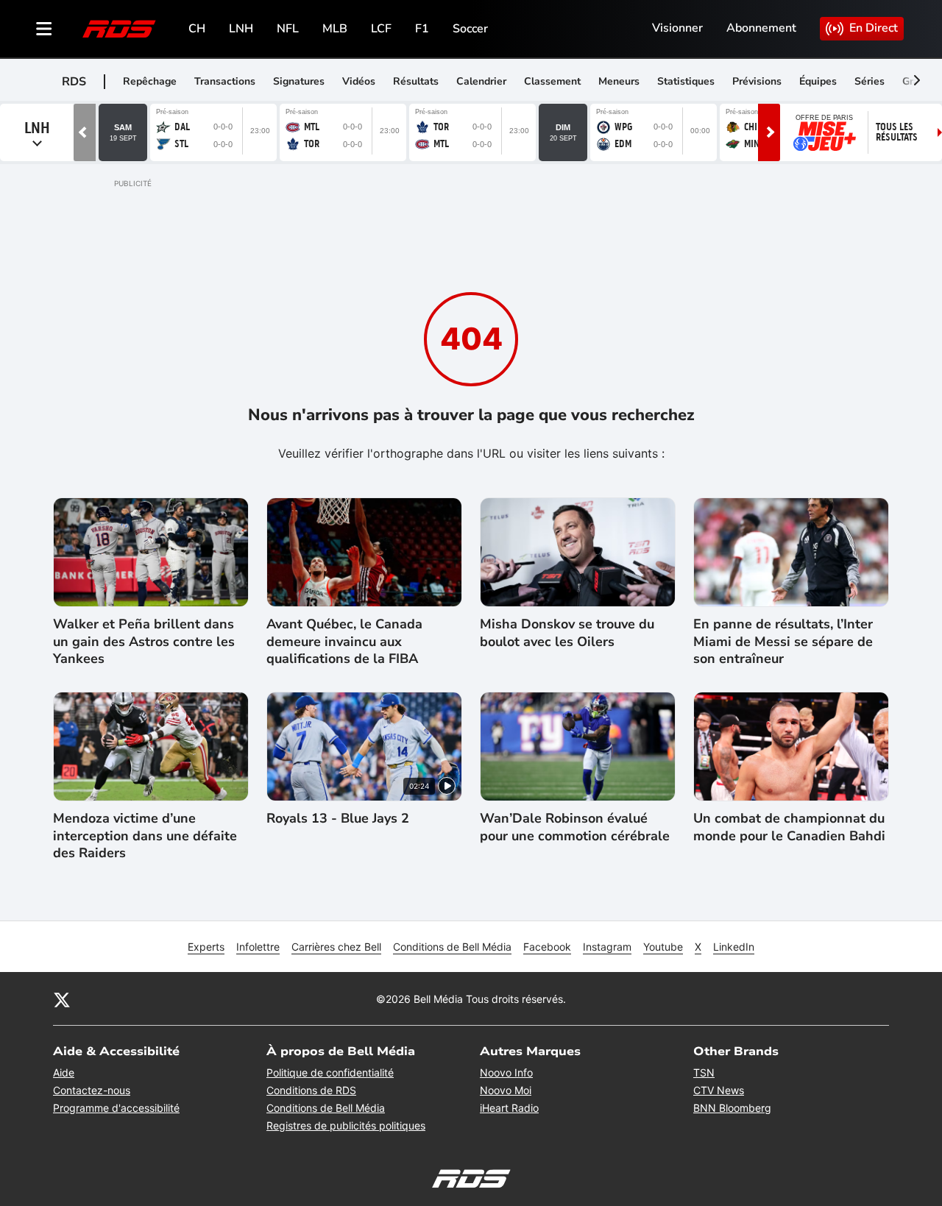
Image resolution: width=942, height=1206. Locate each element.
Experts (206, 946)
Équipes (818, 81)
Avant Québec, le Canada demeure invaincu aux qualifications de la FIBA (344, 641)
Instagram (607, 946)
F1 (422, 29)
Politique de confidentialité (330, 1072)
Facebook (547, 946)
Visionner (677, 28)
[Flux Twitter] (62, 998)
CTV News (718, 1090)
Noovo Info (506, 1072)
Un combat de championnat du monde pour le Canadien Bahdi (789, 827)
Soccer (470, 29)
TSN (704, 1072)
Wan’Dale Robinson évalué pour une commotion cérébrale (575, 827)
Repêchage (150, 81)
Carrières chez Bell (336, 946)
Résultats (416, 81)
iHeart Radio (509, 1108)
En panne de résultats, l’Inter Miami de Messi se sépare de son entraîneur (783, 641)
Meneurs (619, 81)
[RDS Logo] (119, 28)
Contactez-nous (91, 1090)
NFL (288, 29)
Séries (869, 81)
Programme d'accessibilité (116, 1108)
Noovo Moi (505, 1090)
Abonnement (761, 28)
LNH (241, 29)
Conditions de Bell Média (452, 946)
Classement (552, 81)
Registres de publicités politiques (345, 1125)
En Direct (873, 28)
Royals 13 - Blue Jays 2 (337, 818)
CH (196, 29)
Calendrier (481, 81)
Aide (63, 1072)
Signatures (299, 81)
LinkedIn (733, 946)
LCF (381, 29)
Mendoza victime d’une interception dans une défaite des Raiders (145, 836)
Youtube (663, 946)
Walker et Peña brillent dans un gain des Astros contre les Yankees (144, 641)
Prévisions (757, 81)
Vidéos (358, 81)
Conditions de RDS (311, 1090)
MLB (334, 29)
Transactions (224, 81)
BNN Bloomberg (732, 1108)
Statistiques (686, 81)
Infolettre (258, 946)
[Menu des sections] (44, 28)
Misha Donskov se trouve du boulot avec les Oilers (567, 633)
